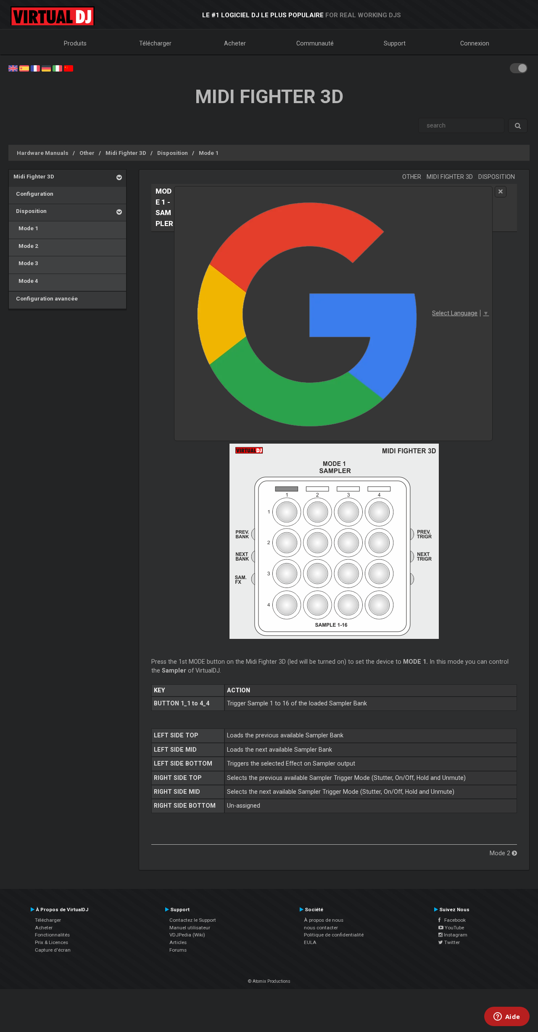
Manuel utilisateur (189, 928)
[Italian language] (57, 68)
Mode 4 (25, 280)
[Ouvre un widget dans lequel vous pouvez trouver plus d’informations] (507, 1017)
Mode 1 (209, 152)
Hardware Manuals (43, 152)
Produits (75, 43)
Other (87, 152)
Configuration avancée (45, 298)
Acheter (235, 43)
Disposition (172, 152)
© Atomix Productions (269, 981)
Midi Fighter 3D (125, 152)
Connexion (474, 43)
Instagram (455, 935)
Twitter (451, 942)
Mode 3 (25, 263)
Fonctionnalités (52, 935)
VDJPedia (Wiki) (187, 935)
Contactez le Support (192, 920)
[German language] (46, 68)
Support (395, 43)
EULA (310, 942)
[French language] (35, 68)
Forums (178, 950)
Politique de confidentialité (334, 935)
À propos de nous (323, 920)
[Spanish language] (24, 68)
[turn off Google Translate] (500, 191)
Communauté (315, 43)
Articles (178, 942)
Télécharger (155, 43)
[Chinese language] (68, 68)
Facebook (453, 920)
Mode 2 (25, 245)
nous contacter (321, 928)
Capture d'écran (53, 950)
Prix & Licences (51, 942)
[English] (13, 68)
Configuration (33, 193)
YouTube (453, 928)
